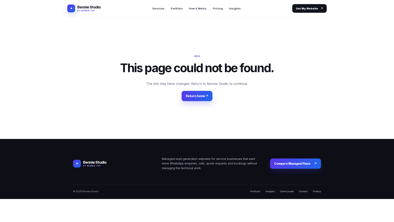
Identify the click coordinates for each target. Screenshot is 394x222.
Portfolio (176, 8)
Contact (303, 191)
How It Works (197, 8)
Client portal (287, 191)
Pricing (218, 8)
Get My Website (309, 8)
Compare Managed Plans (295, 163)
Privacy (317, 191)
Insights (235, 8)
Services (158, 8)
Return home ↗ (197, 96)
